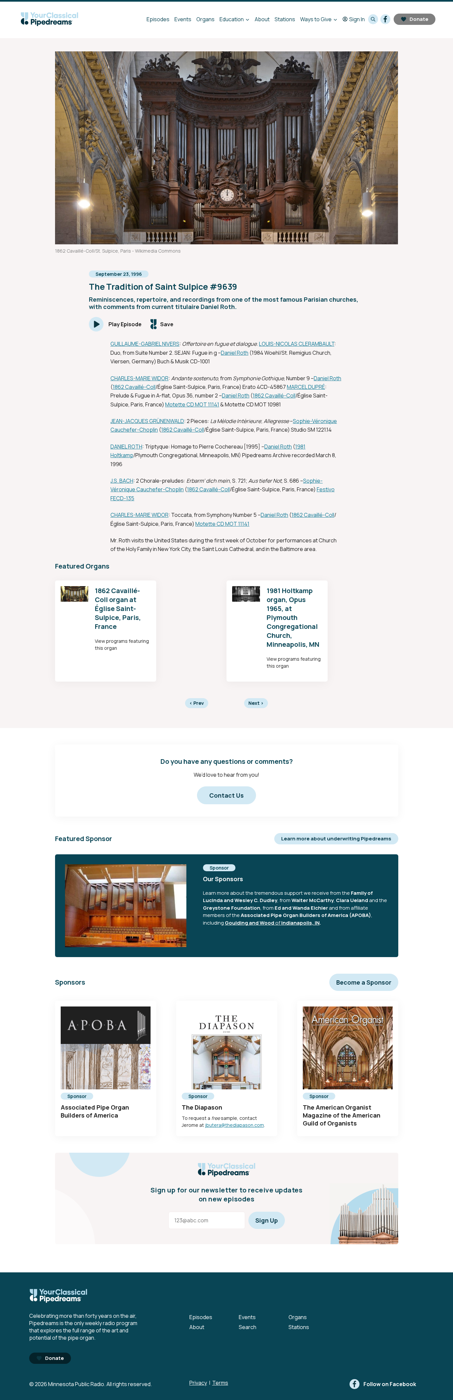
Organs (205, 19)
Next (256, 703)
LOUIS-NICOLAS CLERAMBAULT (296, 343)
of (277, 922)
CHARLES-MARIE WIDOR (139, 378)
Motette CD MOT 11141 (192, 404)
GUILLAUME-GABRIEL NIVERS (144, 343)
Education (232, 19)
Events (182, 19)
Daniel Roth (234, 352)
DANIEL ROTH (126, 446)
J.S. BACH (121, 480)
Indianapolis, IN (300, 922)
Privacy (198, 1382)
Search (247, 1327)
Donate (419, 19)
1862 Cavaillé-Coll (134, 387)
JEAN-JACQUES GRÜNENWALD (147, 421)
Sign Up (266, 1220)
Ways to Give (316, 19)
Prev (196, 703)
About (262, 19)
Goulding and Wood (249, 922)
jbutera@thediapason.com (234, 1125)
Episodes (158, 19)
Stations (285, 19)
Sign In (357, 19)
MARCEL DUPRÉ (306, 387)
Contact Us (226, 795)
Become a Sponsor (363, 982)
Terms (220, 1382)
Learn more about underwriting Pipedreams (336, 838)
